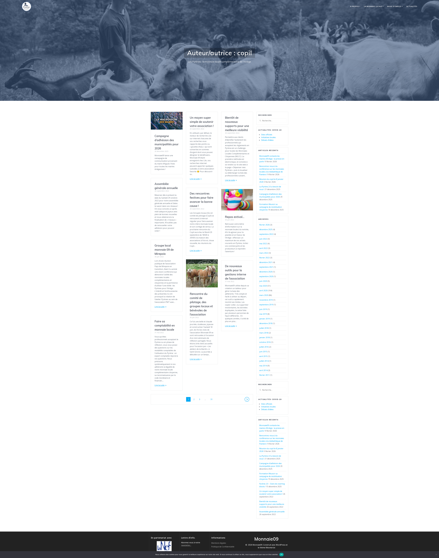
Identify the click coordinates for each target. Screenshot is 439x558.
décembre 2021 (265, 262)
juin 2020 (263, 281)
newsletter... (186, 545)
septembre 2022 (266, 234)
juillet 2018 (264, 328)
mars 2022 (263, 253)
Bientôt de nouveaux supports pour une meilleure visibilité (271, 504)
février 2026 (264, 224)
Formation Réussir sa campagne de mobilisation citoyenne (270, 207)
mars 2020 (263, 295)
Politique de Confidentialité (222, 546)
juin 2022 (263, 239)
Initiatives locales (268, 137)
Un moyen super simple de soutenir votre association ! (202, 122)
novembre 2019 (266, 300)
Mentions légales (218, 543)
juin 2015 (263, 351)
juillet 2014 (264, 361)
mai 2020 (263, 286)
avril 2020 (263, 290)
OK (281, 554)
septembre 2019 (266, 304)
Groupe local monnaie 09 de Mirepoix (164, 249)
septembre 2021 (266, 267)
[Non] (436, 554)
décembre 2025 (265, 229)
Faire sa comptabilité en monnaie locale (165, 325)
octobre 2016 (265, 342)
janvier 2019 (264, 318)
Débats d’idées (267, 140)
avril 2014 (263, 370)
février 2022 (264, 257)
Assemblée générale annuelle (272, 511)
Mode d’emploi (394, 6)
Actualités (411, 6)
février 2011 (264, 375)
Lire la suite (195, 179)
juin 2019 (263, 309)
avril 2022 (263, 248)
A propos (354, 6)
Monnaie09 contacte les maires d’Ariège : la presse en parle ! (271, 159)
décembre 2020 (265, 271)
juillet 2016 (264, 347)
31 (212, 399)
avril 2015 (263, 356)
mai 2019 (263, 314)
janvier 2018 (264, 337)
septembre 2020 (266, 276)
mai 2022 (263, 243)
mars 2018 (263, 333)
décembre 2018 (265, 323)
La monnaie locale (373, 6)
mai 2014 (263, 365)
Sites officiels (266, 134)
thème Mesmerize (267, 547)
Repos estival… (234, 217)
